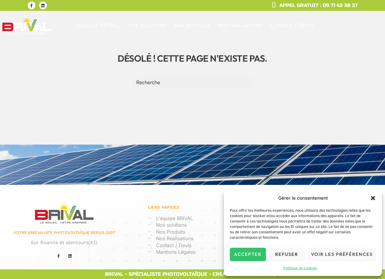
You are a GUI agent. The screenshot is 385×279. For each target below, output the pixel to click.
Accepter (247, 254)
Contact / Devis (291, 25)
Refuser (286, 254)
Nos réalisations (239, 25)
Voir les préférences (342, 254)
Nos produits (192, 25)
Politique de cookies (300, 268)
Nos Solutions (147, 25)
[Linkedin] (43, 5)
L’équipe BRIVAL (97, 25)
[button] (373, 198)
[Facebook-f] (31, 5)
